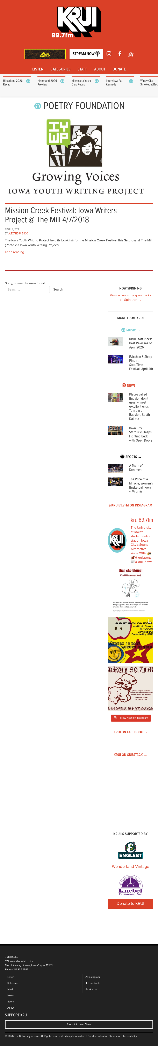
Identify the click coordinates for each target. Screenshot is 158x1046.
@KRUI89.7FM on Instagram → (130, 507)
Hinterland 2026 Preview (47, 83)
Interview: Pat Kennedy (114, 83)
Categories (60, 69)
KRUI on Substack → (130, 755)
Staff (82, 69)
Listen (37, 69)
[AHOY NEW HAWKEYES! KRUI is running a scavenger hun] (130, 591)
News (10, 995)
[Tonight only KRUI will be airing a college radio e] (130, 688)
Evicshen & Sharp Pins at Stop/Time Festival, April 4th (141, 363)
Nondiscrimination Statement (104, 1036)
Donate (119, 69)
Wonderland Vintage (130, 866)
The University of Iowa (26, 1036)
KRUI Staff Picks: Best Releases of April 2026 (140, 343)
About (100, 69)
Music (10, 989)
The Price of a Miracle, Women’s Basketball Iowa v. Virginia (141, 485)
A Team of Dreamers (136, 468)
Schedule (12, 983)
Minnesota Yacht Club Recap (81, 83)
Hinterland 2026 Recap (13, 83)
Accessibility (130, 1036)
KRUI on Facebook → (131, 732)
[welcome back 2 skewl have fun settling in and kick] (130, 640)
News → (133, 385)
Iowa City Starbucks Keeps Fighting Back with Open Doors (140, 434)
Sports (11, 1001)
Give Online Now (79, 1024)
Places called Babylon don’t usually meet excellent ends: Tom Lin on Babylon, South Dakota (139, 406)
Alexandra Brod (18, 233)
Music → (133, 330)
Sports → (133, 457)
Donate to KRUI (130, 903)
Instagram (94, 977)
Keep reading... (16, 252)
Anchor (93, 989)
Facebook (94, 983)
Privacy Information (74, 1036)
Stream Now (84, 54)
